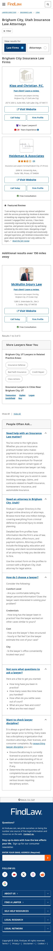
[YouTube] (14, 874)
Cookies (41, 943)
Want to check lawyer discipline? (19, 721)
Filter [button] (8, 31)
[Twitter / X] (23, 874)
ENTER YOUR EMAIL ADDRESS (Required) (21, 852)
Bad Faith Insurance (17, 372)
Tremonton (10, 395)
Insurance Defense (16, 365)
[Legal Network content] (48, 928)
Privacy (15, 943)
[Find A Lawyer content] (48, 902)
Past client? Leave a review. (26, 91)
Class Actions (14, 379)
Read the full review (21, 241)
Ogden (22, 395)
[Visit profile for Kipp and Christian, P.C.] (26, 75)
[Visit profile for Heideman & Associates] (26, 145)
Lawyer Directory (9, 12)
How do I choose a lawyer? (22, 577)
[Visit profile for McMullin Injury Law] (26, 274)
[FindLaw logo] (16, 4)
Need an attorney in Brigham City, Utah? (24, 501)
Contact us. (29, 834)
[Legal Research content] (48, 920)
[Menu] (4, 4)
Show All (6, 414)
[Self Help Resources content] (48, 911)
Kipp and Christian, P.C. (27, 85)
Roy (20, 398)
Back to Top (28, 799)
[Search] (48, 4)
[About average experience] (38, 129)
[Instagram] (33, 874)
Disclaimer (28, 943)
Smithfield (10, 398)
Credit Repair (38, 372)
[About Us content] (48, 893)
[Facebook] (4, 874)
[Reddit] (42, 874)
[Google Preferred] (4, 883)
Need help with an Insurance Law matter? (24, 435)
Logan (32, 395)
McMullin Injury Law (26, 284)
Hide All (17, 414)
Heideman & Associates (26, 156)
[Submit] (48, 858)
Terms (5, 943)
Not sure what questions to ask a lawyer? (23, 671)
